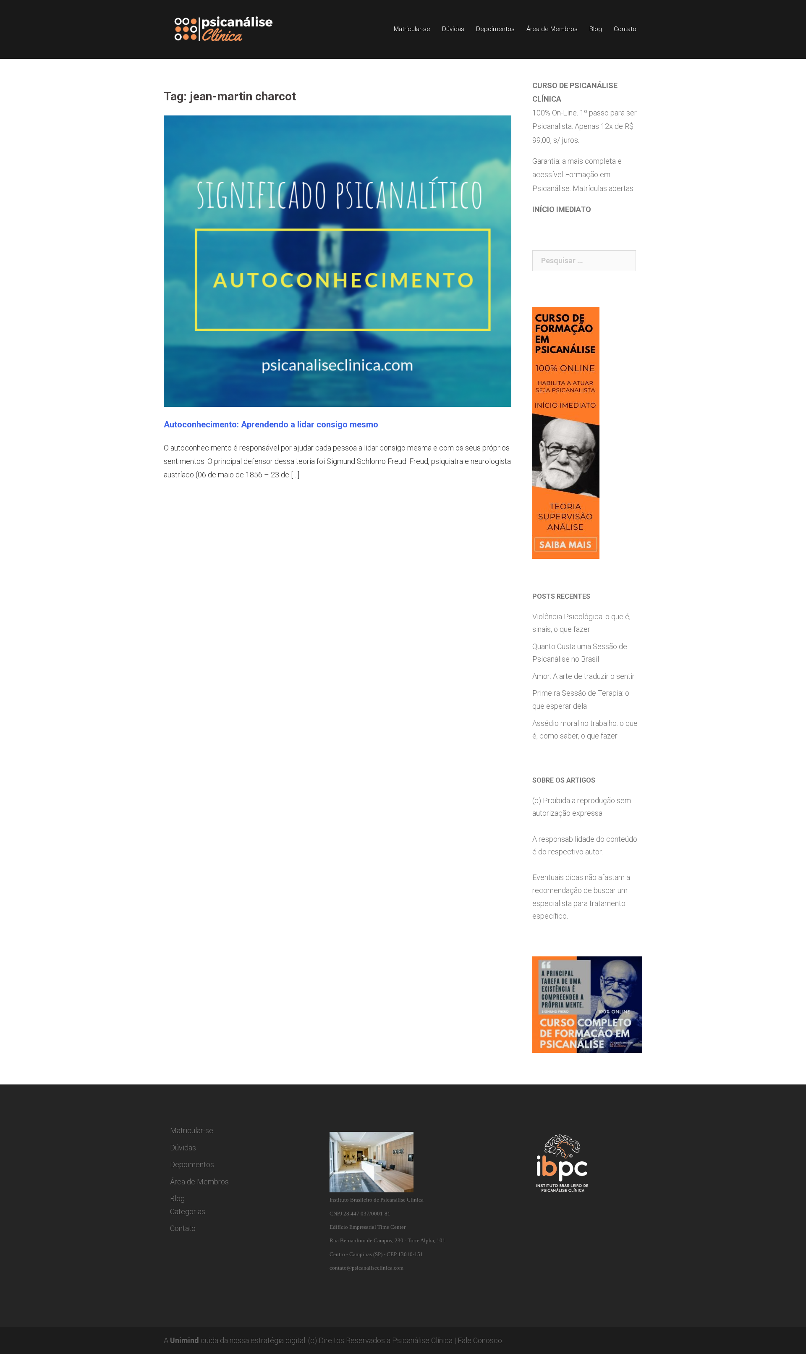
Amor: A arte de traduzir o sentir (583, 676)
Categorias (187, 1211)
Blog (595, 29)
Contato (625, 29)
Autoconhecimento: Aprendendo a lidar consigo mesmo (271, 424)
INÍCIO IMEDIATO (561, 209)
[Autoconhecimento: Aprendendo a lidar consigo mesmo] (337, 260)
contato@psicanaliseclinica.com (366, 1268)
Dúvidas (453, 29)
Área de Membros (552, 29)
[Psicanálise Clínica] (235, 28)
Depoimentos (495, 29)
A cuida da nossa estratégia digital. (235, 1340)
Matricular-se (412, 29)
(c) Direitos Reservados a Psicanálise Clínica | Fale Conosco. (405, 1340)
